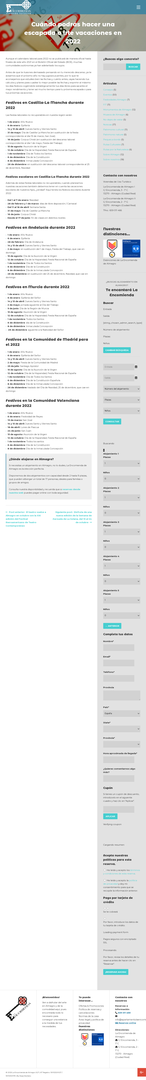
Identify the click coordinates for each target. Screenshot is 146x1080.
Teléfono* (109, 672)
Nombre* (108, 641)
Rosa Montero (25, 1076)
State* (106, 722)
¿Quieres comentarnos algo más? (119, 770)
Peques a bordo (112, 139)
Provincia (108, 687)
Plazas (107, 457)
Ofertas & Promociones (91, 1006)
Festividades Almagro (114, 99)
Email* (106, 656)
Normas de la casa (89, 1016)
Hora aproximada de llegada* (120, 753)
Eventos (107, 94)
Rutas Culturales (112, 144)
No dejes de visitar (113, 119)
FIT (105, 104)
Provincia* (109, 738)
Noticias (107, 124)
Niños (106, 472)
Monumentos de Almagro (117, 109)
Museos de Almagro (114, 114)
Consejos (108, 89)
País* (106, 707)
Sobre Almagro (111, 154)
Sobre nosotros (111, 159)
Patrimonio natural (113, 134)
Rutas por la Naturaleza (116, 149)
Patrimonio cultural (113, 129)
